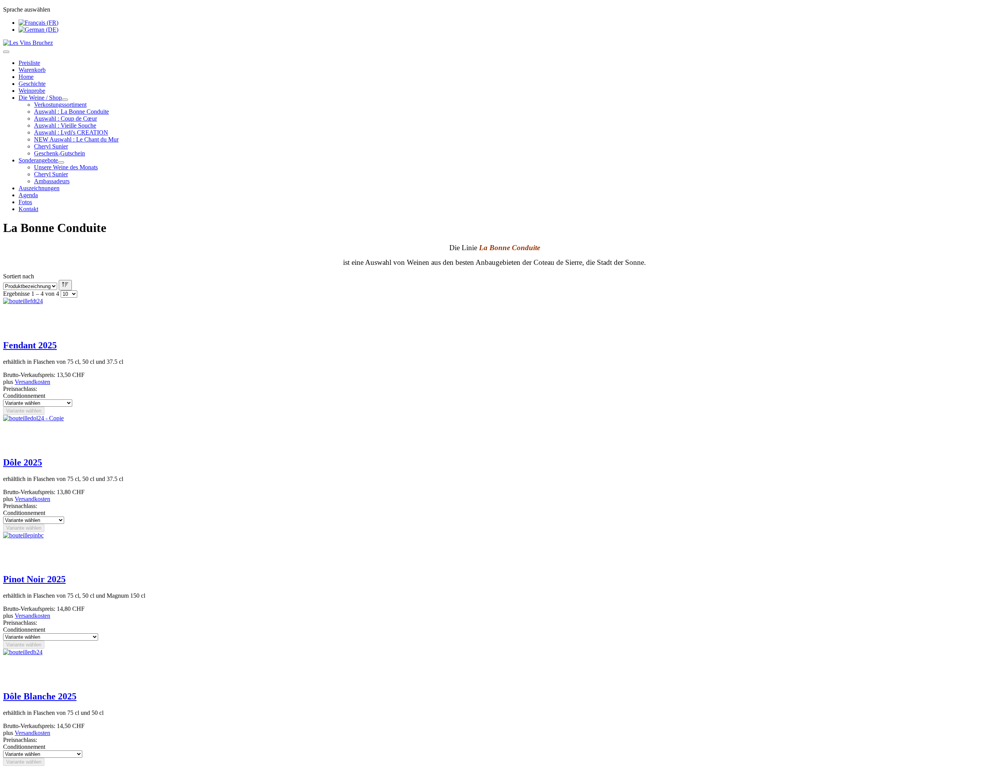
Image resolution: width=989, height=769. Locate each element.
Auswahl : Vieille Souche (65, 125)
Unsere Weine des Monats (66, 167)
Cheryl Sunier (51, 146)
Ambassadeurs (52, 181)
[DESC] (65, 285)
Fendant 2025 (30, 345)
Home (26, 76)
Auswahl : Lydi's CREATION (71, 132)
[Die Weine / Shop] (65, 100)
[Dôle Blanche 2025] (22, 652)
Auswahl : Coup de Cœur (65, 118)
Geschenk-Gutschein (59, 153)
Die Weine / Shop (40, 97)
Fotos (25, 202)
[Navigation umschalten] (6, 52)
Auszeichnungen (39, 188)
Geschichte (32, 83)
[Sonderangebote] (61, 162)
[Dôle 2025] (33, 418)
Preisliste (29, 63)
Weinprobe (32, 90)
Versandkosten (32, 382)
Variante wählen (23, 411)
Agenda (28, 195)
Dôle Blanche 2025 (39, 696)
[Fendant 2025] (23, 301)
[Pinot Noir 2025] (23, 535)
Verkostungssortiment (60, 104)
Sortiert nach (18, 276)
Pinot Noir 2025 (34, 579)
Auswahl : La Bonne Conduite (71, 111)
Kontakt (28, 209)
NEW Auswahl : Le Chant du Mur (76, 139)
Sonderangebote (38, 160)
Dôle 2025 (22, 462)
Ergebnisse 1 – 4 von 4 (31, 293)
